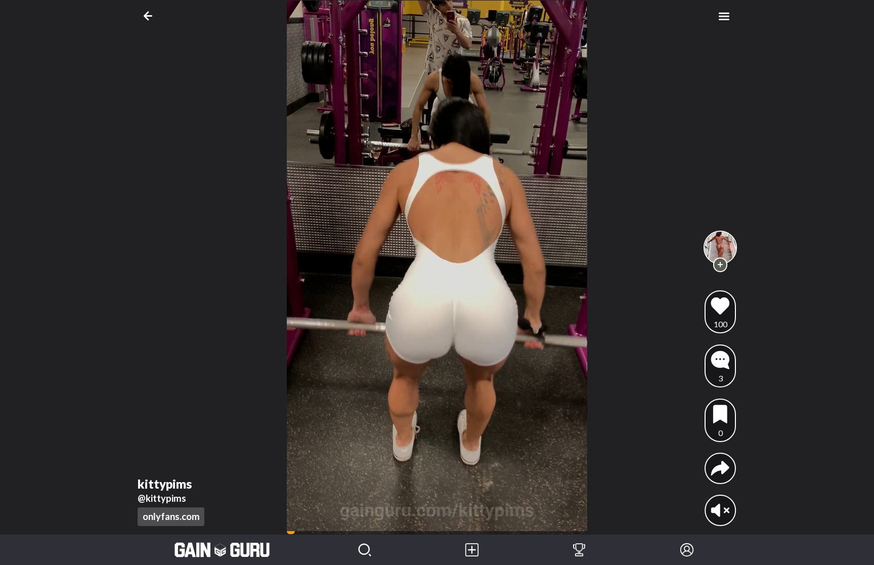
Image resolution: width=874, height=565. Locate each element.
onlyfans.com (171, 516)
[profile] (720, 248)
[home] (222, 550)
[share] (720, 468)
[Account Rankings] (579, 550)
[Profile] (686, 550)
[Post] (472, 550)
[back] (150, 16)
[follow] (720, 264)
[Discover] (364, 550)
